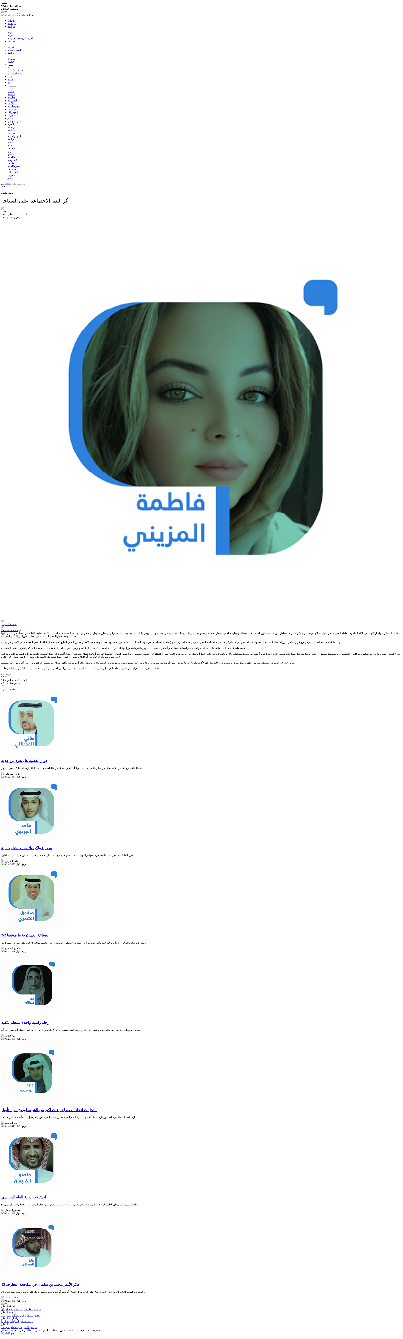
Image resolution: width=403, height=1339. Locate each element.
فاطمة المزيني (9, 624)
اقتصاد (11, 64)
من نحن (33, 1327)
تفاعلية (11, 97)
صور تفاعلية (14, 106)
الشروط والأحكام (20, 1327)
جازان (11, 91)
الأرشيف (5, 1327)
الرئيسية (12, 23)
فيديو (10, 118)
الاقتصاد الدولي (15, 73)
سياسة (11, 26)
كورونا (11, 47)
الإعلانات (28, 1321)
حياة (10, 76)
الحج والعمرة (14, 50)
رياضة (11, 53)
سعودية (11, 58)
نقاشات (11, 79)
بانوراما (11, 115)
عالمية (11, 61)
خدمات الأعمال (15, 70)
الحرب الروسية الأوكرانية (20, 38)
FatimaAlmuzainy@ (11, 630)
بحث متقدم (7, 192)
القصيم (11, 94)
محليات (11, 41)
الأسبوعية (12, 100)
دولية (10, 35)
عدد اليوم (6, 183)
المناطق (12, 85)
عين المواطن (14, 121)
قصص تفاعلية (32, 1315)
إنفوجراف (13, 112)
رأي (9, 82)
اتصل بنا (5, 1321)
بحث (3, 186)
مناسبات (12, 109)
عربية (10, 32)
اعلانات (11, 103)
